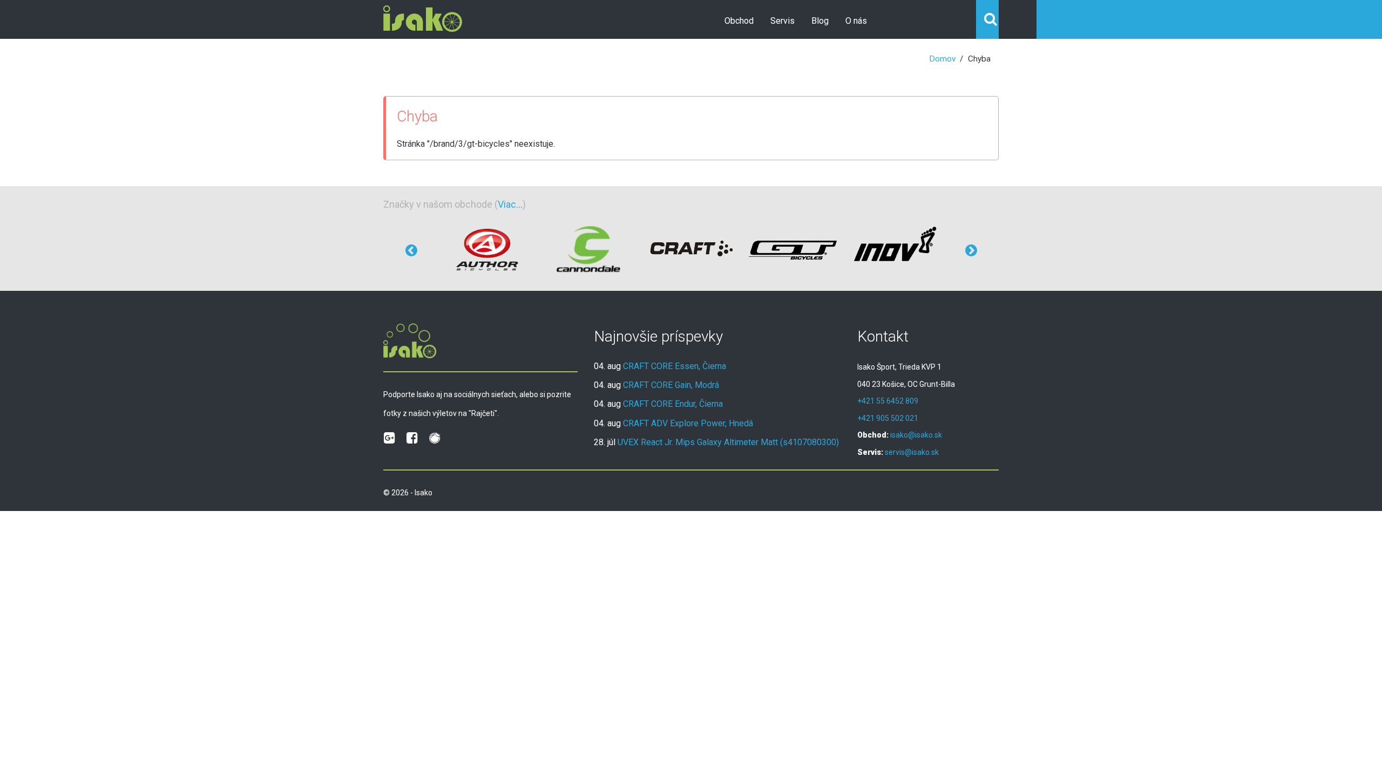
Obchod (739, 21)
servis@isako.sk (912, 452)
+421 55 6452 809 (887, 401)
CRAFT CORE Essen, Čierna (674, 366)
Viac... (510, 204)
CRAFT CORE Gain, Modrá (671, 385)
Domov (942, 59)
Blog (820, 21)
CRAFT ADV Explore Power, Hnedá (688, 423)
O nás (856, 21)
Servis (782, 21)
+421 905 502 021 (887, 418)
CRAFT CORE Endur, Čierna (673, 404)
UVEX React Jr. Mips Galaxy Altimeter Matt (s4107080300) (728, 442)
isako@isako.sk (916, 435)
